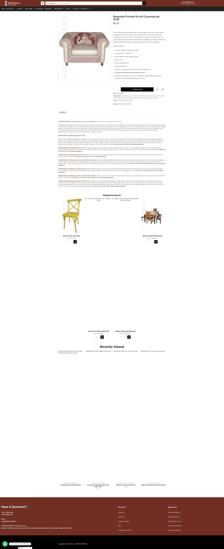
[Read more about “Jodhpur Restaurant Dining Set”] (129, 337)
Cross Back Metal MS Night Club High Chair (98, 486)
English (22, 548)
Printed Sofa (121, 100)
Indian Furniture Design (124, 98)
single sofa (129, 100)
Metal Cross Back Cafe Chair (126, 485)
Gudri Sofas (142, 96)
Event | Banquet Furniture (129, 96)
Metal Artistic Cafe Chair (71, 236)
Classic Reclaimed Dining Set (152, 236)
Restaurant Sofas (152, 98)
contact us (140, 144)
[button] (43, 3)
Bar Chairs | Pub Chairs (98, 483)
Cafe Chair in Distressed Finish (98, 331)
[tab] (62, 112)
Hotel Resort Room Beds (70, 483)
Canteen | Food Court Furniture (125, 483)
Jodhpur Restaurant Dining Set (125, 331)
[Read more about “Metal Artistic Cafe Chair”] (75, 241)
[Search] (144, 3)
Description (62, 112)
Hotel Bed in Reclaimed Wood (71, 485)
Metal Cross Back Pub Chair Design (153, 485)
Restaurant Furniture (139, 98)
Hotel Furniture (151, 96)
